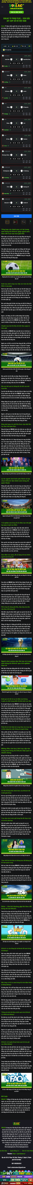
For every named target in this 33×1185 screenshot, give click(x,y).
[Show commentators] (9, 66)
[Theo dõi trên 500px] (25, 1171)
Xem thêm (16, 216)
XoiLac (3, 26)
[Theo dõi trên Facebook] (4, 1171)
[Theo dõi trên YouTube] (22, 1171)
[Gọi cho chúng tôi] (16, 1171)
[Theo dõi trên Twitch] (28, 1171)
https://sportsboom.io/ (19, 1154)
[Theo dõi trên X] (7, 1171)
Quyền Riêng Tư (14, 1151)
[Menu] (2, 7)
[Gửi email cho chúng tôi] (13, 1171)
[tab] (6, 46)
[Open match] (16, 61)
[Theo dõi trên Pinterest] (19, 1171)
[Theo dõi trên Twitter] (10, 1171)
